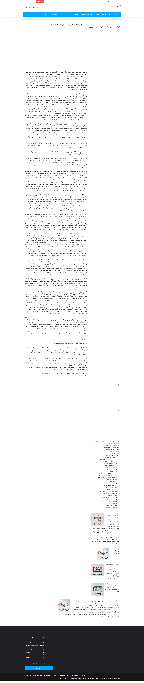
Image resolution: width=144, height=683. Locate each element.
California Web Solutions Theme (62, 675)
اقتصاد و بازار (62, 14)
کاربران (47, 14)
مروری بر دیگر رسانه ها (31, 654)
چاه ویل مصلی (116, 600)
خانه (117, 14)
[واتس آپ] (141, 682)
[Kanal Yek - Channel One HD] (31, 8)
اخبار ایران (111, 14)
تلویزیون (70, 14)
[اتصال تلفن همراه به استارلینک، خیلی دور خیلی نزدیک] (97, 525)
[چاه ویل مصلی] (64, 611)
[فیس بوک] (143, 682)
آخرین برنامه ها (29, 637)
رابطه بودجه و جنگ (114, 548)
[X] (142, 682)
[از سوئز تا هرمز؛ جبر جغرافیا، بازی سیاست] (97, 595)
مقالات (76, 14)
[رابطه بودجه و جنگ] (103, 559)
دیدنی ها (28, 652)
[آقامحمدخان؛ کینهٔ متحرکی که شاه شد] (97, 575)
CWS (82, 675)
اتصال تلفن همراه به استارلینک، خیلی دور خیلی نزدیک (113, 515)
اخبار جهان (104, 14)
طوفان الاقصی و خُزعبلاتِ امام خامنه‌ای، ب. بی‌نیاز (104, 27)
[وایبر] (138, 682)
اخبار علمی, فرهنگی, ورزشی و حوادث (90, 14)
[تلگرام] (139, 682)
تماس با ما (54, 14)
